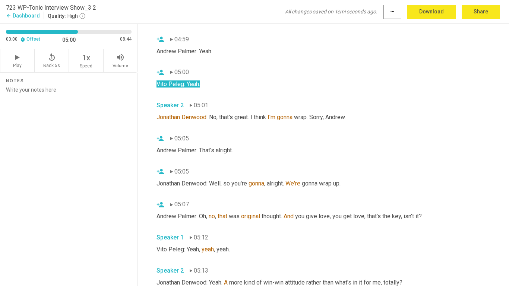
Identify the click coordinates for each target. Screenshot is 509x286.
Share (481, 12)
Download (431, 12)
